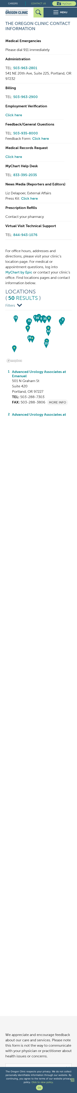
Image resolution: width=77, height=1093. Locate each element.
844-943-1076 (25, 235)
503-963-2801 (25, 68)
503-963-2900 (25, 97)
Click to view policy (42, 1082)
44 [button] (48, 331)
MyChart (66, 3)
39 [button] (37, 318)
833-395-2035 (25, 175)
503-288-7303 (32, 397)
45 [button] (29, 321)
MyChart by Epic (18, 272)
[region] (38, 337)
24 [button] (29, 338)
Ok (39, 1087)
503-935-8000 (25, 133)
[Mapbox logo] (14, 361)
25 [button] (46, 343)
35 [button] (45, 318)
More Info (57, 402)
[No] (72, 1080)
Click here (13, 115)
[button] (32, 339)
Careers (13, 3)
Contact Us (38, 3)
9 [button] (63, 319)
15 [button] (15, 318)
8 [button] (41, 318)
